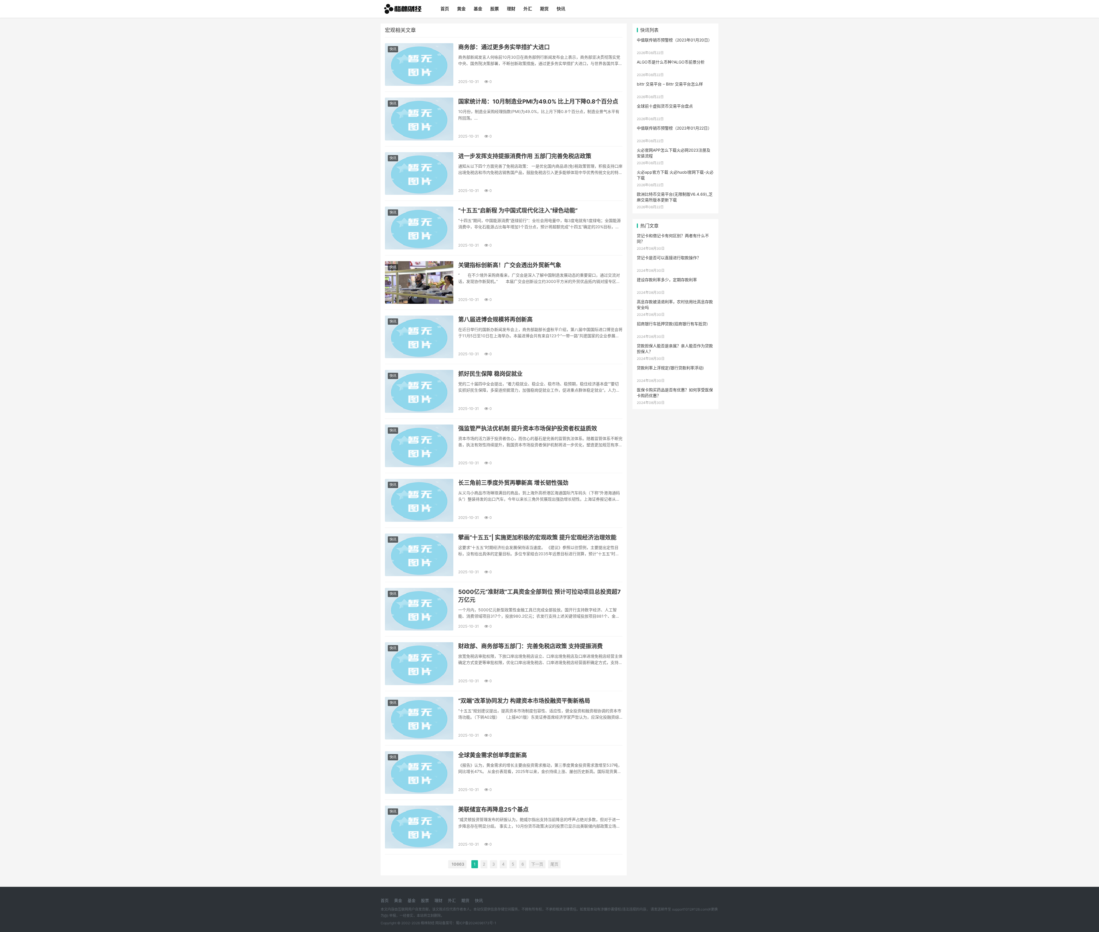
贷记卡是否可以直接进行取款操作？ (669, 257)
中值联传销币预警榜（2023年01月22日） (674, 128)
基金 (478, 8)
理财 (511, 8)
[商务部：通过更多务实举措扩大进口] (419, 64)
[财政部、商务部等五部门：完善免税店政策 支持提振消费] (419, 663)
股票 (494, 8)
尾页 (554, 864)
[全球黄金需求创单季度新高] (419, 772)
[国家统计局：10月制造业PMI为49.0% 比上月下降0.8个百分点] (419, 119)
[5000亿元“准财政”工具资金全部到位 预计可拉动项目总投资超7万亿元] (419, 609)
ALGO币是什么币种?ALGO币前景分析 (671, 62)
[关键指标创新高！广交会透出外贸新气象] (419, 282)
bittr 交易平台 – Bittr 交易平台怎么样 (670, 84)
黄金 (461, 8)
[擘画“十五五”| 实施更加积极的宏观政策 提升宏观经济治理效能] (419, 555)
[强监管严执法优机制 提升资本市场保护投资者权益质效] (419, 446)
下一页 (537, 864)
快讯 (561, 8)
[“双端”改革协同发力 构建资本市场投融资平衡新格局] (419, 718)
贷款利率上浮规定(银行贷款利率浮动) (670, 367)
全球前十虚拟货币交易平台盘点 (665, 106)
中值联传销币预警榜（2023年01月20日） (674, 39)
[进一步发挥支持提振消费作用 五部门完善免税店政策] (419, 173)
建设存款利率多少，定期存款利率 (667, 279)
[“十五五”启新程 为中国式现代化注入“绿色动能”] (419, 228)
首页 (444, 8)
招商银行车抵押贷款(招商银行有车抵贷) (672, 323)
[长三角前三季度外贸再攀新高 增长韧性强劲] (419, 500)
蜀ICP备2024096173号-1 (476, 923)
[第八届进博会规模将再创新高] (419, 337)
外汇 (527, 8)
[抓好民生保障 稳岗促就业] (419, 391)
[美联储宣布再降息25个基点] (419, 827)
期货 (544, 8)
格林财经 (427, 923)
